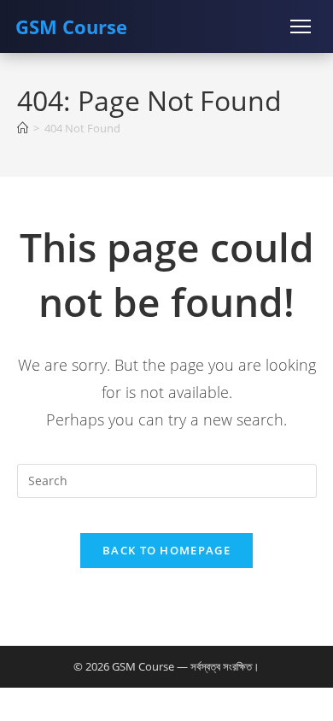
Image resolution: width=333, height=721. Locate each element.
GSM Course (71, 26)
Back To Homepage (166, 550)
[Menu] (300, 26)
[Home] (22, 128)
